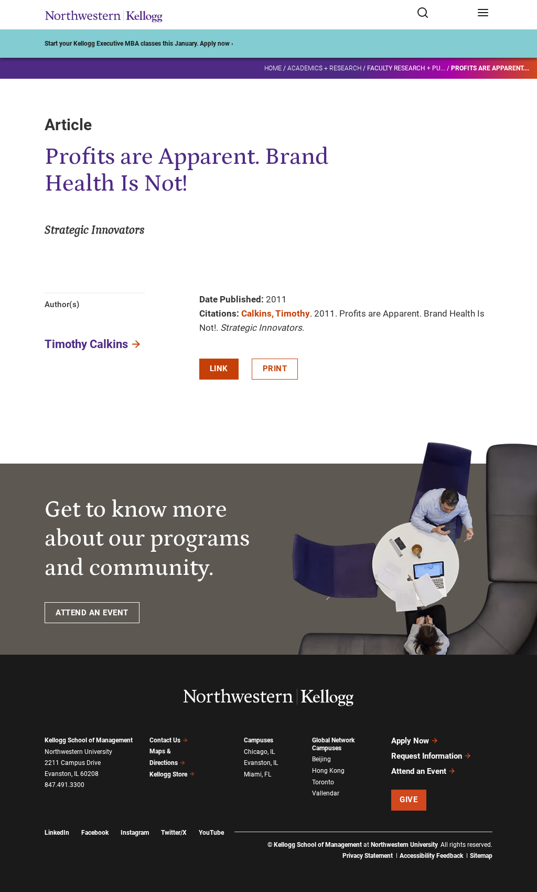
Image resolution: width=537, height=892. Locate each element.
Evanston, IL (261, 763)
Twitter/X (174, 832)
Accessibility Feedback (431, 855)
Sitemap (481, 855)
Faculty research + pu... (406, 68)
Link (219, 368)
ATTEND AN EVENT (92, 612)
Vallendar (325, 793)
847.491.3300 (64, 785)
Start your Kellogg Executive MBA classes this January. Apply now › (139, 43)
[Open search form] (443, 13)
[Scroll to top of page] (519, 837)
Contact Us (164, 740)
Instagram (135, 832)
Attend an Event (418, 771)
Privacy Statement (367, 855)
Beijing (321, 759)
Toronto (323, 782)
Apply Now (410, 741)
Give (408, 799)
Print (275, 368)
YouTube (211, 832)
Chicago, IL (259, 751)
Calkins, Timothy (275, 313)
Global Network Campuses (333, 744)
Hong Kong (328, 770)
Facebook (95, 832)
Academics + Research (324, 68)
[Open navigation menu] (483, 13)
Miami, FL (257, 774)
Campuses (258, 740)
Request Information (426, 756)
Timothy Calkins (86, 344)
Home (273, 68)
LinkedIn (57, 832)
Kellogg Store (168, 774)
